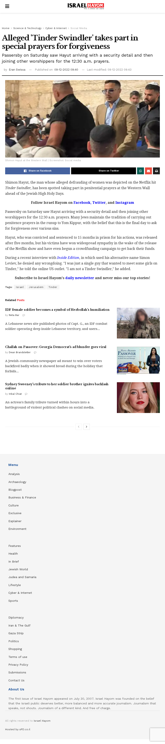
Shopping (15, 649)
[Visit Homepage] (86, 6)
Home (5, 28)
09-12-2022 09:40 (66, 69)
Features (14, 546)
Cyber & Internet (56, 28)
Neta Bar (14, 315)
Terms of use (17, 657)
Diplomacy (16, 617)
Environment (17, 529)
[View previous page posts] (78, 427)
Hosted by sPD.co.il (17, 729)
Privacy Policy (18, 664)
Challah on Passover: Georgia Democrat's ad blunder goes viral (55, 347)
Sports (13, 600)
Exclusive (14, 513)
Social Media (78, 28)
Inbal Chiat (15, 394)
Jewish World (18, 569)
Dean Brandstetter (20, 352)
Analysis (14, 474)
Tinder (53, 287)
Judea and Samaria (22, 577)
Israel (20, 287)
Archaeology (17, 482)
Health (13, 553)
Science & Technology (27, 28)
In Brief (13, 561)
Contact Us (16, 680)
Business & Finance (22, 497)
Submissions (17, 672)
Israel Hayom (42, 720)
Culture (13, 505)
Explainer (14, 521)
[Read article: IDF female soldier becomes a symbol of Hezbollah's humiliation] (138, 323)
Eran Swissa (17, 69)
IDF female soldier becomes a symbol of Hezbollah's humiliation (57, 310)
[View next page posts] (86, 427)
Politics (13, 641)
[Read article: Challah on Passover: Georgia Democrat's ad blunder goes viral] (138, 360)
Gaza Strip (16, 633)
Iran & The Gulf (19, 625)
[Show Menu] (7, 6)
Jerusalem (36, 287)
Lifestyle (14, 585)
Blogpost (15, 489)
